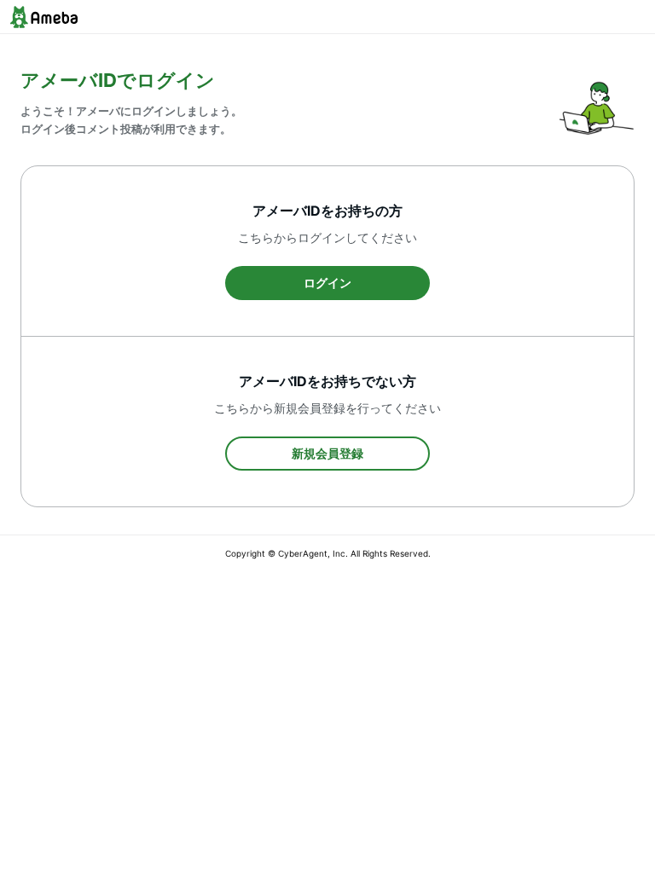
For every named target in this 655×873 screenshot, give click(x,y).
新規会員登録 (327, 453)
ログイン (327, 282)
